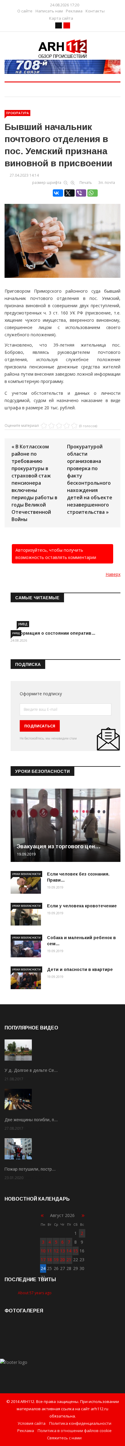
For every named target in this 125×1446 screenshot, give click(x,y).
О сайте (24, 11)
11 (49, 1251)
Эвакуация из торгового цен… (59, 846)
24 (43, 1268)
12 (56, 1251)
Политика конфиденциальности (80, 1423)
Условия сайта (32, 1423)
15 (75, 1251)
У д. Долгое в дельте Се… (31, 1070)
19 (56, 1259)
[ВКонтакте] (58, 193)
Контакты (95, 11)
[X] (69, 193)
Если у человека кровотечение (82, 905)
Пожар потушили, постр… (30, 1169)
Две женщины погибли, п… (31, 1119)
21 (68, 1259)
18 (49, 1259)
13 (62, 1251)
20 (62, 1259)
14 (68, 1251)
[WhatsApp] (92, 193)
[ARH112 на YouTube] (62, 67)
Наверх (113, 574)
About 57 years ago (35, 1292)
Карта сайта (61, 18)
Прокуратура (17, 113)
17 (43, 1259)
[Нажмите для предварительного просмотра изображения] (62, 231)
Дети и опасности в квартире (80, 969)
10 (43, 1251)
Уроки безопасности (26, 874)
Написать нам (49, 11)
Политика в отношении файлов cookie (75, 1430)
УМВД (23, 624)
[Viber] (81, 193)
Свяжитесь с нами (64, 1438)
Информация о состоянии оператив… (53, 633)
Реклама (74, 11)
